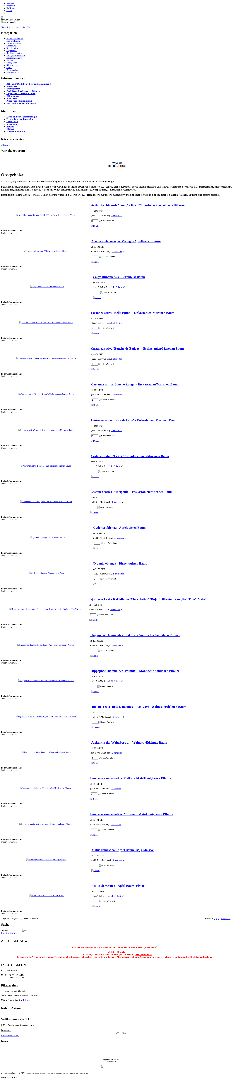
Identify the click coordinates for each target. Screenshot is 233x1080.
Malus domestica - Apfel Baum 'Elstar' (118, 885)
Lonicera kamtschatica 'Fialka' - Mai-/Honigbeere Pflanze (130, 778)
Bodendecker (12, 70)
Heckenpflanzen (13, 41)
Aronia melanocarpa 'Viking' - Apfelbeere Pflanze (126, 241)
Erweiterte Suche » (9, 933)
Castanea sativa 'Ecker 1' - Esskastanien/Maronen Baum (130, 456)
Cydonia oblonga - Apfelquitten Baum (119, 527)
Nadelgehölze (12, 48)
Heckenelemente (13, 43)
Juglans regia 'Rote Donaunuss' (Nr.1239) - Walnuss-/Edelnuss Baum (139, 706)
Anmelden (10, 6)
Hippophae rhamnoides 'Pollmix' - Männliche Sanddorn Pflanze (135, 671)
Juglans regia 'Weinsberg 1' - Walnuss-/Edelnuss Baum (129, 742)
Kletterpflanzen (13, 65)
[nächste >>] (225, 918)
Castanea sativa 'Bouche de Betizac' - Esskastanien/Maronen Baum (137, 348)
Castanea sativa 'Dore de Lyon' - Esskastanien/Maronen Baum (134, 420)
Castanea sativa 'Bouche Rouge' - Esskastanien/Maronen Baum (135, 384)
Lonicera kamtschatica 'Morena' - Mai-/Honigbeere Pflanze (131, 814)
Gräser (9, 67)
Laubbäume (11, 46)
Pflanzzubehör (12, 72)
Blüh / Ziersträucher (14, 38)
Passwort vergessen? (10, 1035)
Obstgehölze (25, 27)
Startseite (10, 3)
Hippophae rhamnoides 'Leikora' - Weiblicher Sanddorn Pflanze (135, 635)
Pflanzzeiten (28, 1000)
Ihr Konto (10, 8)
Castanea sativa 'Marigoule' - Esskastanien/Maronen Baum (131, 492)
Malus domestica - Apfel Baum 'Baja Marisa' (122, 850)
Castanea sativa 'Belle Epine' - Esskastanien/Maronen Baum (132, 312)
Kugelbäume (11, 50)
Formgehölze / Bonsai (15, 55)
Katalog (14, 27)
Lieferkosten (116, 215)
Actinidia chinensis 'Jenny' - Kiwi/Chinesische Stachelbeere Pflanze (138, 205)
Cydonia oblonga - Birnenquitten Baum (120, 563)
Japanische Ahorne (14, 58)
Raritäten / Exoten (14, 53)
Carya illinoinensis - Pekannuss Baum (119, 277)
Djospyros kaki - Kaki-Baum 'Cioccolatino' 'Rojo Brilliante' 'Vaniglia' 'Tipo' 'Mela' (147, 599)
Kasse (9, 10)
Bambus (9, 60)
